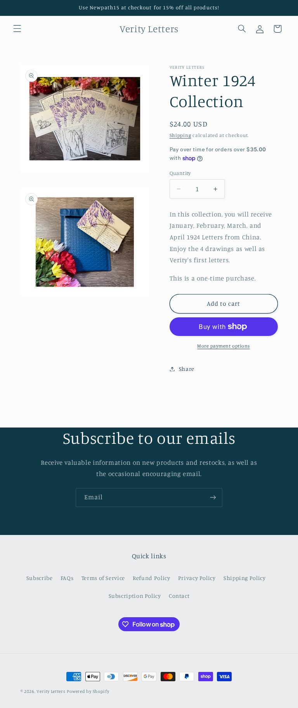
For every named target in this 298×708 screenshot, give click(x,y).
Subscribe (39, 578)
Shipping (180, 135)
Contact (179, 595)
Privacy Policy (197, 578)
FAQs (67, 578)
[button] (17, 29)
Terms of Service (103, 578)
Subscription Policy (135, 595)
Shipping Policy (244, 578)
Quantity (180, 173)
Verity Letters (50, 691)
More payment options (223, 346)
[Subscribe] (213, 497)
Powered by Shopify (88, 691)
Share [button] (186, 368)
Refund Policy (151, 578)
